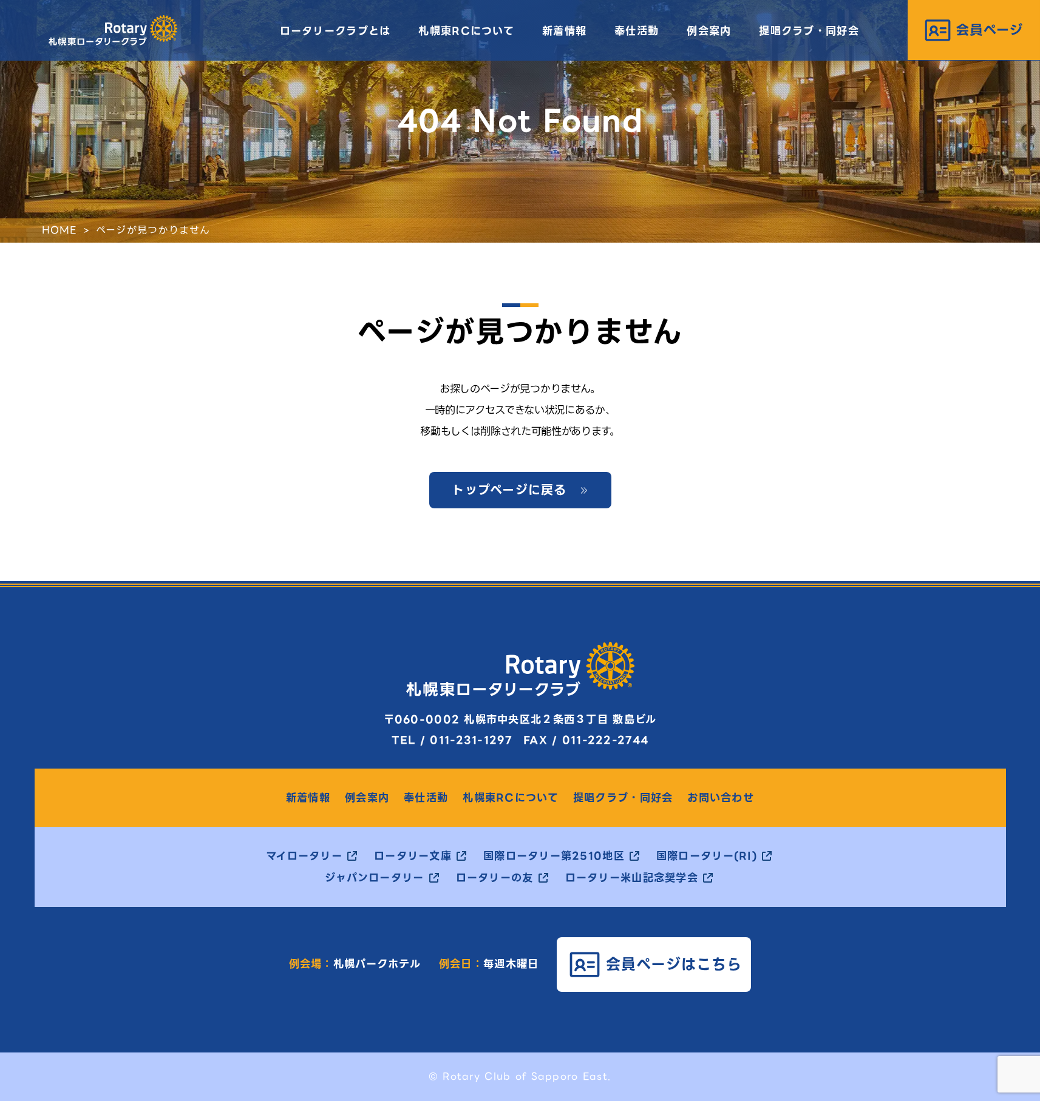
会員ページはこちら (674, 964)
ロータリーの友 (495, 878)
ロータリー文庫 (413, 856)
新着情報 (564, 30)
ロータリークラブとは (335, 30)
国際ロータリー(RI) (706, 856)
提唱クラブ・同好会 (809, 30)
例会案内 (709, 30)
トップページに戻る (509, 490)
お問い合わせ (720, 798)
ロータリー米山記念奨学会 (631, 878)
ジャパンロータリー (374, 878)
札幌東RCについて (466, 30)
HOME (59, 230)
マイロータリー (304, 856)
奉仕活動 (636, 30)
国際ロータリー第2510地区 (554, 856)
